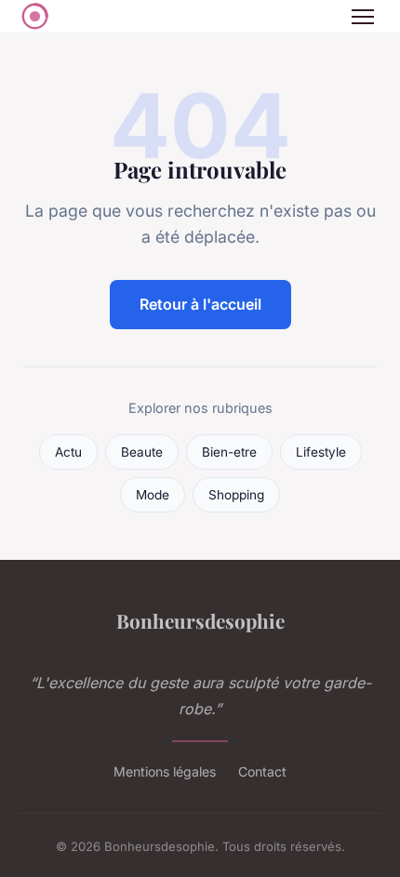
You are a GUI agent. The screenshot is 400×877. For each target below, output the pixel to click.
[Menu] (362, 17)
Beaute (142, 452)
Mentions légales (164, 771)
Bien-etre (229, 452)
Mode (152, 494)
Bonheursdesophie (200, 620)
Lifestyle (321, 452)
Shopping (236, 494)
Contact (262, 771)
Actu (68, 452)
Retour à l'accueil (200, 304)
